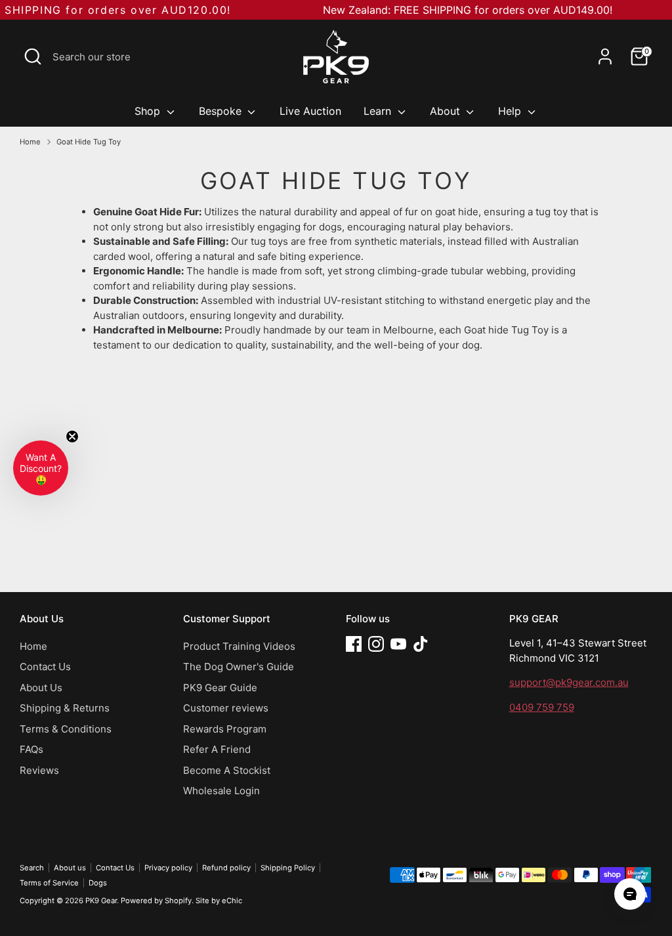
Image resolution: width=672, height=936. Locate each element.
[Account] (605, 56)
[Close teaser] (72, 436)
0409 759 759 (541, 707)
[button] (40, 468)
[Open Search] (33, 56)
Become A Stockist (226, 770)
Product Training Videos (239, 646)
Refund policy (226, 867)
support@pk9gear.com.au (569, 682)
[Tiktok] (421, 644)
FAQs (31, 749)
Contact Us (45, 666)
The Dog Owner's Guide (238, 666)
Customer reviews (225, 708)
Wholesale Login (221, 790)
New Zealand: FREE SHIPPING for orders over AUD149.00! (467, 9)
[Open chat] (630, 894)
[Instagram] (376, 644)
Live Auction (310, 110)
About (446, 110)
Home (30, 141)
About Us (41, 687)
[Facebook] (354, 644)
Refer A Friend (217, 749)
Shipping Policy (288, 867)
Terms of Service (49, 882)
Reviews (39, 770)
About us (70, 867)
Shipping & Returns (65, 708)
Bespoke (222, 110)
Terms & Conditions (66, 729)
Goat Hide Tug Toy (88, 141)
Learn (379, 110)
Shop (149, 110)
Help (511, 110)
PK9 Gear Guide (220, 687)
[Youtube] (398, 644)
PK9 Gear (101, 900)
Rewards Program (224, 729)
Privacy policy (168, 867)
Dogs (98, 882)
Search (32, 867)
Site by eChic (219, 900)
